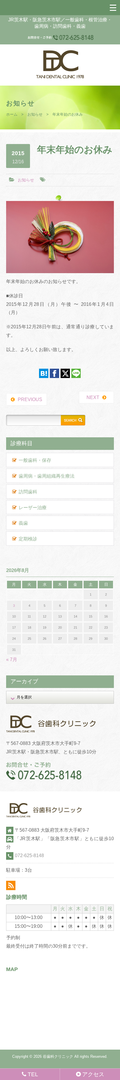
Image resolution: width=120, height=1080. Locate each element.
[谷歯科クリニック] (60, 76)
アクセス (93, 1074)
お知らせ (35, 114)
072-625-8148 (29, 855)
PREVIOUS (30, 399)
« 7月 (11, 659)
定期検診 (28, 538)
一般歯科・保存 (35, 460)
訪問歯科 (28, 491)
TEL (33, 1074)
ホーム (11, 114)
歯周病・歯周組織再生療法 (47, 476)
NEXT (93, 397)
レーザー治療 (33, 507)
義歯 (23, 523)
